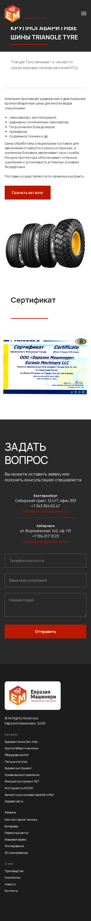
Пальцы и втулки (16, 762)
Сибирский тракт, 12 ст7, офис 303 (45, 500)
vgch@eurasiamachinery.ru (45, 541)
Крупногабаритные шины (21, 748)
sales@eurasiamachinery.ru (45, 511)
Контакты (11, 891)
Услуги (10, 812)
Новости (10, 884)
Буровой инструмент (18, 768)
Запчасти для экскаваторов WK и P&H (29, 795)
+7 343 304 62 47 (45, 505)
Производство (14, 871)
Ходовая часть (14, 801)
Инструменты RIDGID (19, 788)
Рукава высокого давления (22, 775)
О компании (12, 878)
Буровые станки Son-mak (21, 742)
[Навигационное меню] (83, 13)
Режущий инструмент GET (22, 781)
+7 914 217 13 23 (45, 536)
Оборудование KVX (17, 755)
